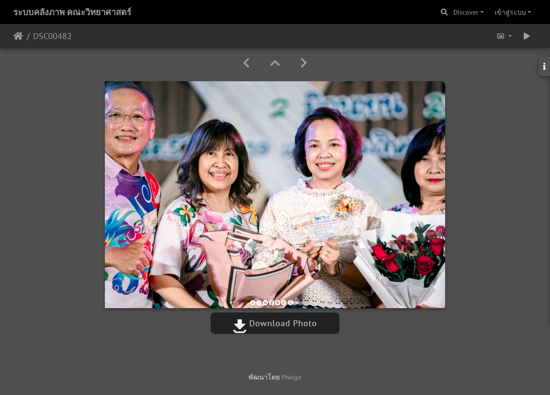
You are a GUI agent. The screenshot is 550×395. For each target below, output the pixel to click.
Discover (465, 12)
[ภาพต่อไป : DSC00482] (304, 63)
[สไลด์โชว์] (527, 36)
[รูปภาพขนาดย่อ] (275, 63)
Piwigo (291, 377)
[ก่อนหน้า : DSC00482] (246, 63)
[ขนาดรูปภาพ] (504, 36)
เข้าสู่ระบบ (510, 12)
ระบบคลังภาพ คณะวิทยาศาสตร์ (72, 12)
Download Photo (282, 323)
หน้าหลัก (18, 36)
